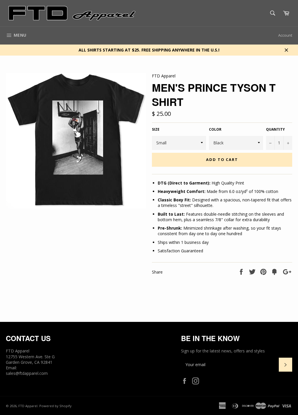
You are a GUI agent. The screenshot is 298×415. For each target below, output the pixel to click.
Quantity (275, 129)
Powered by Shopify (55, 406)
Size (155, 129)
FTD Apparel (28, 406)
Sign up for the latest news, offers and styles (223, 351)
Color (215, 129)
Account (285, 35)
